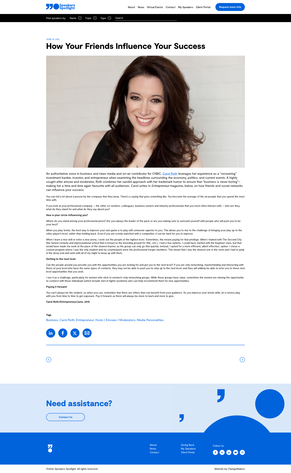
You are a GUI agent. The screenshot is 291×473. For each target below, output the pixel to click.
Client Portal (203, 7)
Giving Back (187, 444)
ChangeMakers (236, 468)
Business (52, 320)
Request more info (230, 6)
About (131, 7)
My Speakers (185, 7)
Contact (170, 7)
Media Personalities (150, 320)
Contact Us (65, 417)
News (141, 7)
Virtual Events (155, 7)
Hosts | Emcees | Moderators (115, 320)
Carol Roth (170, 173)
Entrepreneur (85, 320)
